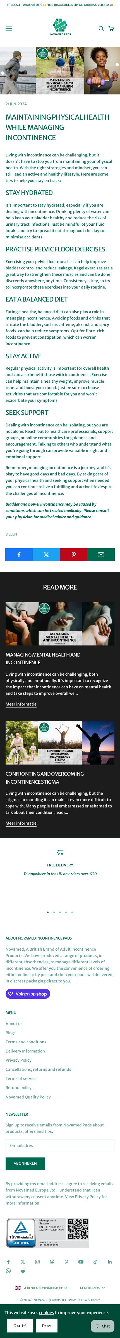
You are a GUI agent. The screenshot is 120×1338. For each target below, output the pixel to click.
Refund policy (19, 1087)
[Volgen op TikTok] (95, 1262)
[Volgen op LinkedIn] (110, 1262)
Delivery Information (25, 1051)
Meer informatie (21, 704)
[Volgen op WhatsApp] (8, 1270)
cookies (46, 1312)
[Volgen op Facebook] (8, 1262)
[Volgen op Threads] (52, 1262)
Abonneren (25, 1163)
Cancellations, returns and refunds (38, 1069)
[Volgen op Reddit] (23, 1270)
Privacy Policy (19, 1060)
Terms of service (21, 1078)
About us (14, 1023)
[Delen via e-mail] (100, 555)
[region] (60, 876)
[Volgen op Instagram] (37, 1262)
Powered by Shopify (84, 1300)
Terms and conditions (26, 1041)
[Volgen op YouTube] (81, 1262)
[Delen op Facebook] (19, 555)
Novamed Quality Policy (28, 1097)
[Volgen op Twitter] (23, 1262)
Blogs (11, 1032)
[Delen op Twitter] (46, 555)
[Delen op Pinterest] (73, 555)
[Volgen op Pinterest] (66, 1262)
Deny (46, 1326)
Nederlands (90, 1288)
